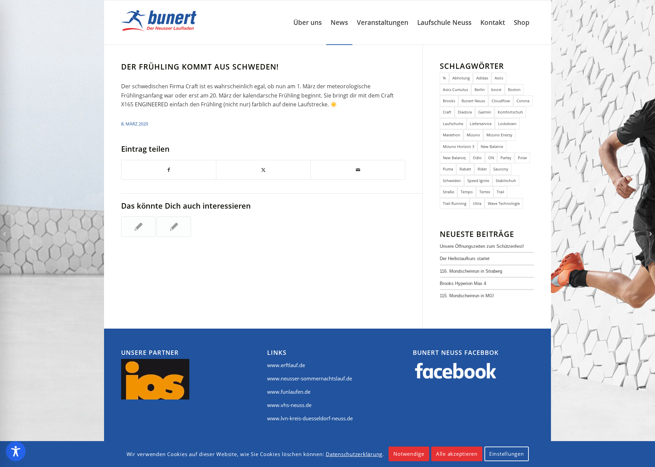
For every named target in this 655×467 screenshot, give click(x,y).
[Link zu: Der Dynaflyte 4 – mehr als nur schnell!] (138, 226)
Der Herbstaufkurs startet (465, 258)
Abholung (461, 77)
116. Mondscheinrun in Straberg (471, 271)
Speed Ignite (478, 180)
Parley (505, 157)
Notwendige (408, 454)
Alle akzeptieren (457, 454)
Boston (514, 89)
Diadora (465, 112)
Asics (499, 77)
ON (491, 157)
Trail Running (454, 203)
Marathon (451, 134)
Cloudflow (501, 100)
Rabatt (465, 168)
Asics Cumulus (455, 89)
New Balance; (454, 157)
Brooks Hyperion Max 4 (463, 283)
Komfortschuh (510, 112)
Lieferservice (481, 123)
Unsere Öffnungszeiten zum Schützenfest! (482, 246)
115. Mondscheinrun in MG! (467, 295)
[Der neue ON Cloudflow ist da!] (5, 233)
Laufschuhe (453, 123)
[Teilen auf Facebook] (168, 169)
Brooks (449, 100)
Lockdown (507, 123)
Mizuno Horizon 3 (458, 146)
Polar (522, 157)
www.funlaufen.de (288, 391)
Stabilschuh (506, 180)
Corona (522, 100)
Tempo (467, 191)
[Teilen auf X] (263, 169)
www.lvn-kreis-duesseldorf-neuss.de (310, 418)
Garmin (484, 112)
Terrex (484, 191)
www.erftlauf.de (286, 365)
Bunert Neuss (473, 100)
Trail (500, 191)
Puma (448, 168)
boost (496, 89)
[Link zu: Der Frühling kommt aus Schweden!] (174, 226)
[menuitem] (307, 22)
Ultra (477, 203)
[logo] (160, 22)
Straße (448, 191)
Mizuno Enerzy (499, 134)
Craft (447, 112)
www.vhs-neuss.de (289, 405)
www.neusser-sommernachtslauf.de (309, 378)
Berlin (480, 89)
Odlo (477, 157)
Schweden (452, 180)
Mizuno (473, 134)
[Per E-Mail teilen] (358, 169)
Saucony (500, 168)
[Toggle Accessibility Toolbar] (15, 451)
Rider (482, 168)
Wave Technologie (504, 203)
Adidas (482, 77)
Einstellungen (506, 454)
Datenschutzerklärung (354, 454)
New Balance (492, 146)
